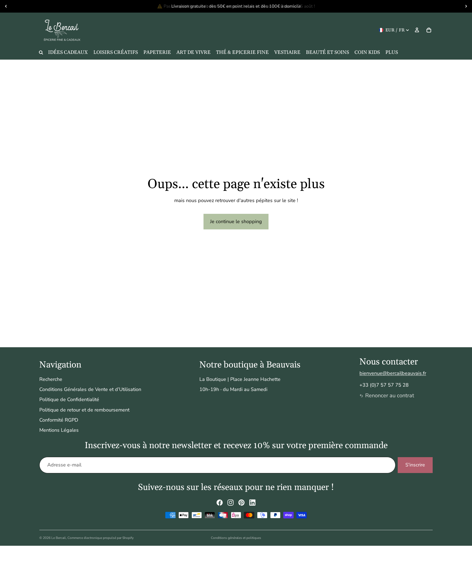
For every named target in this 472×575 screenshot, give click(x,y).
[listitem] (392, 52)
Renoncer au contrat (389, 395)
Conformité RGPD (58, 420)
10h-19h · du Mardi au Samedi (233, 389)
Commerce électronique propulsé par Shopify (100, 538)
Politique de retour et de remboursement (84, 410)
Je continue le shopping (236, 221)
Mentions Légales (59, 430)
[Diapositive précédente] (6, 6)
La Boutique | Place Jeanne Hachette (240, 379)
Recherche (50, 379)
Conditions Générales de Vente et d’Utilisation (90, 389)
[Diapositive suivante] (466, 6)
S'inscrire (415, 465)
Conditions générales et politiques (236, 538)
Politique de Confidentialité (69, 399)
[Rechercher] (41, 52)
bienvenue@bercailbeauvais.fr (392, 373)
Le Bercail (58, 538)
